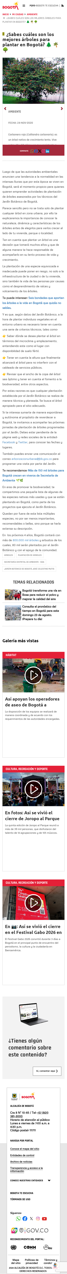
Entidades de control (22, 1155)
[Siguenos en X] (31, 1218)
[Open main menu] (23, 5)
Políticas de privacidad (32, 1261)
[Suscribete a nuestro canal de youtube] (44, 1218)
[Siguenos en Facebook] (18, 1218)
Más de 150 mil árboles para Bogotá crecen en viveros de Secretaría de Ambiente (33, 475)
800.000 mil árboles (26, 540)
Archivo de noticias (21, 1161)
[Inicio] (11, 6)
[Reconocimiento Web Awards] (48, 1247)
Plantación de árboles (30, 555)
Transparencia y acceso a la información (26, 1169)
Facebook (8, 442)
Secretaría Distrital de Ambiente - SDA (24, 562)
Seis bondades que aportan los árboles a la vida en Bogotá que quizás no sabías (33, 302)
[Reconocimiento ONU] (13, 1247)
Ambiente (32, 14)
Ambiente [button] (14, 112)
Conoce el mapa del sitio (24, 1148)
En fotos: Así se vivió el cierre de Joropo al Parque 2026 (32, 818)
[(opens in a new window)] (44, 152)
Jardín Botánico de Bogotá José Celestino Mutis (29, 568)
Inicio (5, 14)
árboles (8, 555)
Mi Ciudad (17, 14)
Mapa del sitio (15, 1261)
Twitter (22, 442)
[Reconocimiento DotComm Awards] (29, 1247)
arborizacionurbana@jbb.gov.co (32, 459)
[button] (32, 152)
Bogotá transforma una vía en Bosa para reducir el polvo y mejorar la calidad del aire (41, 594)
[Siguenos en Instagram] (37, 1218)
